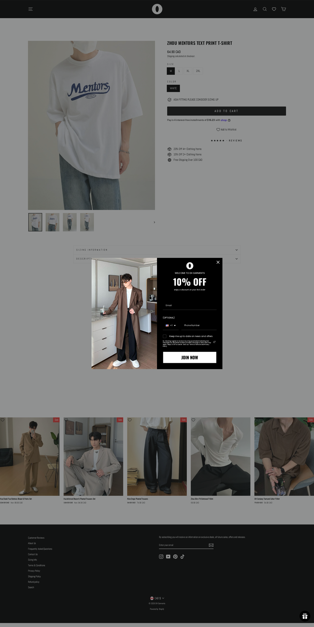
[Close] (218, 262)
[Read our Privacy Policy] (214, 342)
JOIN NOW (189, 357)
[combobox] (171, 325)
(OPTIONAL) (169, 317)
